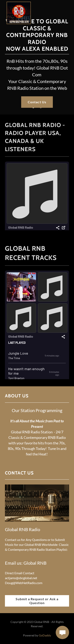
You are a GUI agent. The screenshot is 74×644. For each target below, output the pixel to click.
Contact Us (37, 102)
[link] (19, 3)
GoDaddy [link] (45, 635)
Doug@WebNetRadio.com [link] (23, 583)
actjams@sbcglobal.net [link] (21, 578)
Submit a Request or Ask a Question (37, 601)
